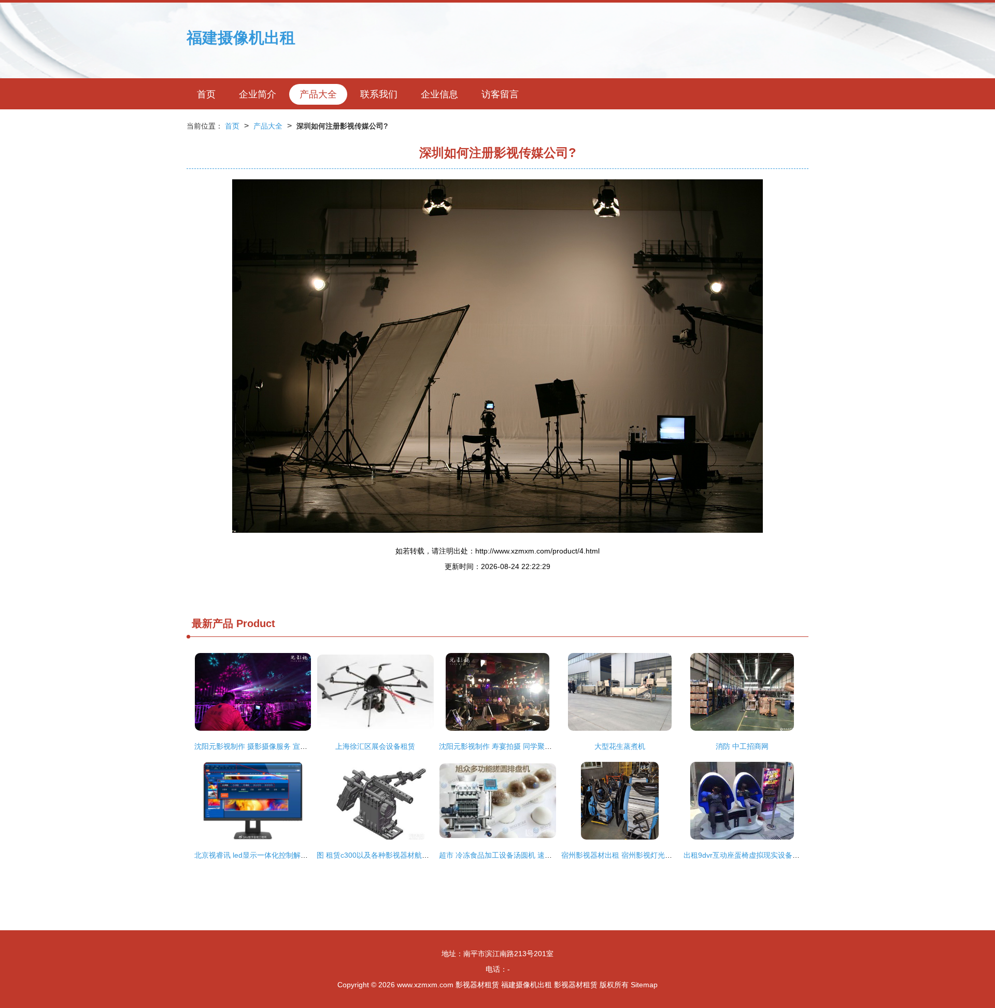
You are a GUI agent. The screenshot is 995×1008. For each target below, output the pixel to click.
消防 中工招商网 (742, 746)
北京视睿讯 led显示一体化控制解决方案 (258, 855)
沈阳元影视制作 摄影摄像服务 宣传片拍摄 (261, 746)
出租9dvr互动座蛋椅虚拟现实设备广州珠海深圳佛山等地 (774, 855)
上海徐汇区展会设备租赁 (375, 746)
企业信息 (439, 94)
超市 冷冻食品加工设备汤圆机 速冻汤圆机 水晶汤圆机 (525, 855)
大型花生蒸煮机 (619, 746)
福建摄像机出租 (241, 37)
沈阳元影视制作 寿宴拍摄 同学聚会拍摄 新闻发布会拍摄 (529, 746)
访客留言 (500, 94)
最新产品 (212, 623)
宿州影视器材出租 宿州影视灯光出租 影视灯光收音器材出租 (657, 855)
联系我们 (378, 94)
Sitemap (644, 985)
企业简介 (257, 94)
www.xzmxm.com (425, 985)
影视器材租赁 (477, 985)
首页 (206, 94)
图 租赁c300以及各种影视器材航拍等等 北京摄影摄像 (403, 855)
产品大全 (318, 94)
